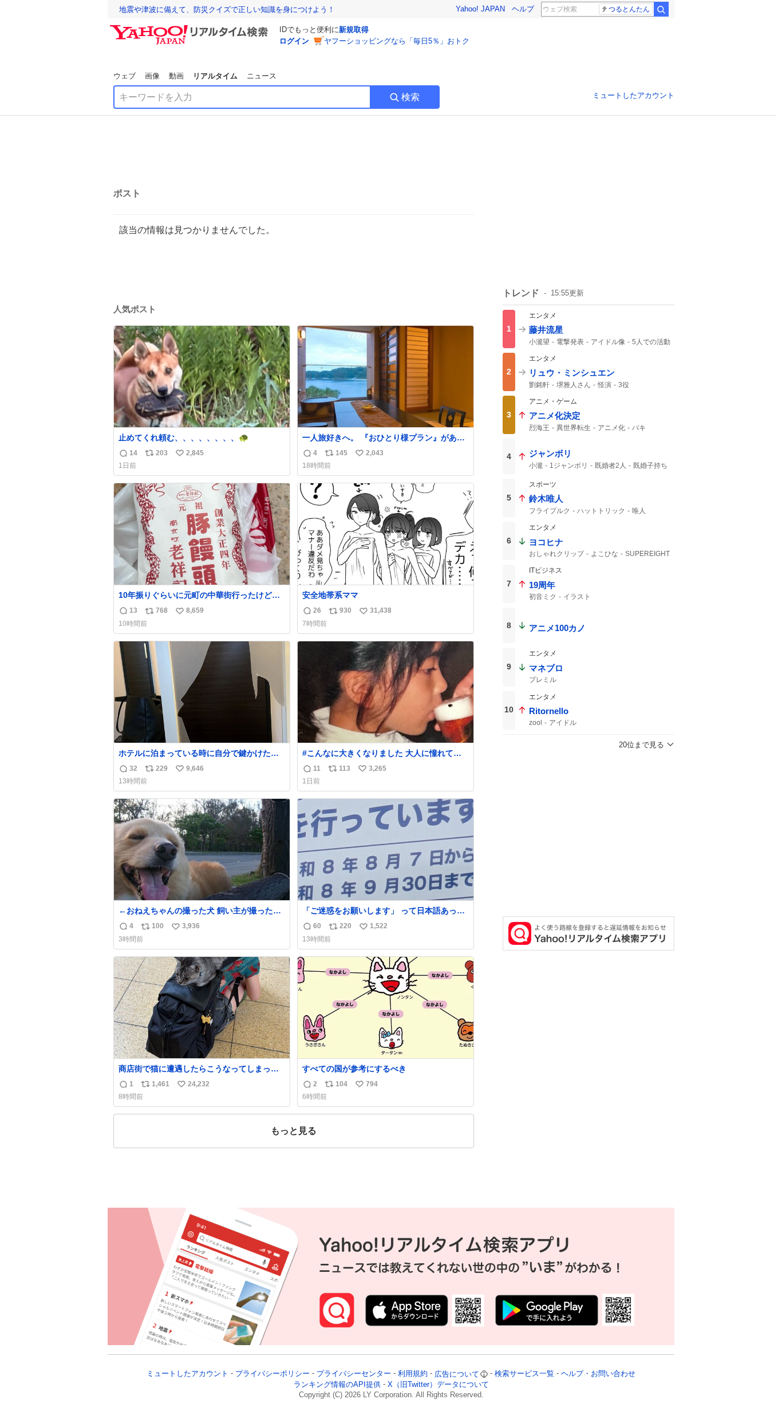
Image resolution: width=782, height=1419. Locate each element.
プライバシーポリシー (272, 1374)
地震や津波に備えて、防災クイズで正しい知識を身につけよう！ (227, 9)
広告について (457, 1374)
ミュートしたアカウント (633, 95)
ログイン (294, 41)
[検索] (661, 9)
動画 (176, 76)
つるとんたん (629, 9)
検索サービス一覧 (524, 1374)
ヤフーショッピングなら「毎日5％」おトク (396, 41)
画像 (152, 76)
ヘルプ (523, 9)
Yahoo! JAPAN (480, 9)
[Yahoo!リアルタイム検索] (191, 28)
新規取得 (354, 29)
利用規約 (413, 1374)
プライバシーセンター (354, 1374)
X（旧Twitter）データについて (438, 1384)
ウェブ (124, 76)
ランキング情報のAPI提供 (337, 1384)
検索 (410, 97)
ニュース (262, 76)
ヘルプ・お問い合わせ (598, 1374)
